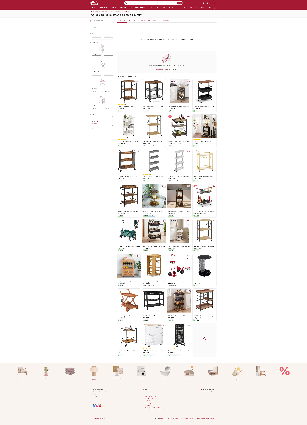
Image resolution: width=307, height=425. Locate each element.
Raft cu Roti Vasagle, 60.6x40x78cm (153, 106)
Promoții (284, 378)
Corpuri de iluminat (94, 378)
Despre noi (147, 391)
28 (138, 81)
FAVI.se (191, 418)
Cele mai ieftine (152, 20)
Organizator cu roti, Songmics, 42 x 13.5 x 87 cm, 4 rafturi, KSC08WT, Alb (188, 176)
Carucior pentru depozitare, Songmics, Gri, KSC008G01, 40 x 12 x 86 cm (163, 176)
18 (163, 256)
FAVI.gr (208, 418)
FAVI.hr (182, 418)
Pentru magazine (149, 403)
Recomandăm (122, 20)
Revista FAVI (148, 400)
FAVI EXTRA (148, 405)
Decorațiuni (46, 378)
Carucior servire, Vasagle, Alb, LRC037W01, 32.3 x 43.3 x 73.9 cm (136, 141)
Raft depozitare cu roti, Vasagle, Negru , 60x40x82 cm (208, 141)
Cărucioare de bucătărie (122, 11)
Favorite (133, 20)
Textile (70, 378)
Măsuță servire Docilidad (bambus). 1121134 (155, 281)
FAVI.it (187, 418)
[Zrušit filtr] (97, 121)
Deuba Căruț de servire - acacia (127, 316)
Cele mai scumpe (165, 20)
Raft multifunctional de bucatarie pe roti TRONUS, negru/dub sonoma (213, 246)
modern (94, 126)
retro (93, 117)
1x (125, 139)
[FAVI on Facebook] (94, 406)
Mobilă (22, 378)
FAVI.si (212, 418)
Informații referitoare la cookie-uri (154, 409)
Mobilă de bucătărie (107, 11)
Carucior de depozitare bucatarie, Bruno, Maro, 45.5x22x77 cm (185, 106)
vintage (94, 119)
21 (189, 290)
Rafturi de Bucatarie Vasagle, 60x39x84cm (129, 106)
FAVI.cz (162, 418)
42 (163, 325)
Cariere (95, 396)
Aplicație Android (209, 391)
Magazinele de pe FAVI (151, 394)
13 (163, 151)
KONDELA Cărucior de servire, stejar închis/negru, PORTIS (209, 316)
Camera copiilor (237, 378)
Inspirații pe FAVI (149, 398)
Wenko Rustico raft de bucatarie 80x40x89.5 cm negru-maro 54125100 (188, 141)
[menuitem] (94, 8)
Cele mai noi (141, 20)
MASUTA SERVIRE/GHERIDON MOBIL (153, 211)
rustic (93, 128)
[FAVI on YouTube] (100, 406)
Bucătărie (97, 11)
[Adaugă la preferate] (214, 81)
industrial (94, 123)
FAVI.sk (167, 418)
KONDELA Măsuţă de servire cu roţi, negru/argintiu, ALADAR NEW (211, 281)
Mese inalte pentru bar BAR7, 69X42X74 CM (205, 211)
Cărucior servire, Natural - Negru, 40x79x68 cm (131, 350)
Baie (165, 378)
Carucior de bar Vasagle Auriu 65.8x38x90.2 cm (206, 176)
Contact (95, 394)
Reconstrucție (118, 378)
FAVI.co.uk (197, 418)
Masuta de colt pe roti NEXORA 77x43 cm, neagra (207, 106)
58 (189, 325)
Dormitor (213, 378)
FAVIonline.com (97, 418)
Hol (261, 378)
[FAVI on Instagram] (97, 406)
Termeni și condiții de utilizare (153, 407)
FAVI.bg (203, 418)
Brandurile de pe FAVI (151, 396)
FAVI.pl (172, 418)
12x (176, 348)
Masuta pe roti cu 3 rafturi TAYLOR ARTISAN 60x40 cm (158, 141)
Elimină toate (159, 69)
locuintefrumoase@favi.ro (102, 391)
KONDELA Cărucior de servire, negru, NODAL (155, 316)
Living (189, 378)
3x (150, 348)
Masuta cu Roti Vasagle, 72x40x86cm (128, 211)
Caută (179, 3)
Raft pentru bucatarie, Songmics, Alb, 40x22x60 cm (182, 246)
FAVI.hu (177, 418)
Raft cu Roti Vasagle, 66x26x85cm (127, 176)
